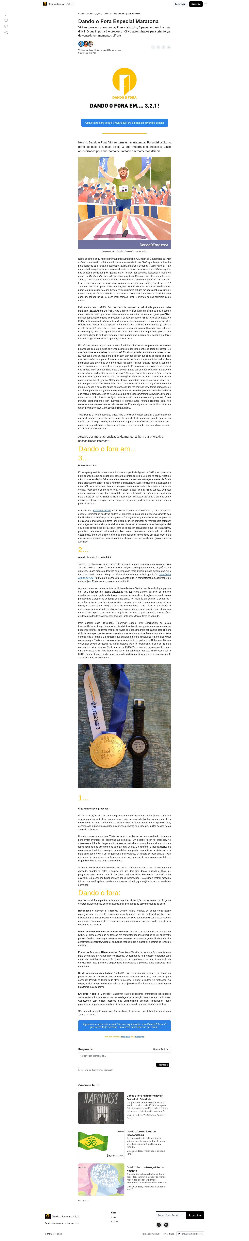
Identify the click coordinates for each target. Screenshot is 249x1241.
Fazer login (180, 4)
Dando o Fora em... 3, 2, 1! (89, 14)
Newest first (159, 1049)
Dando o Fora (114, 50)
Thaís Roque (100, 50)
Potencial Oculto (102, 510)
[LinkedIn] (159, 1225)
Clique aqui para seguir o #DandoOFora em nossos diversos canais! (124, 122)
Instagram (125, 1037)
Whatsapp (139, 1037)
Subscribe (196, 4)
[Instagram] (166, 1225)
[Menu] (205, 3)
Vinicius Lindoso (85, 50)
